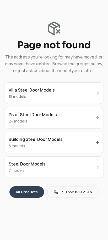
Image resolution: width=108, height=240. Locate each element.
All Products (27, 191)
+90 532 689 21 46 (76, 191)
